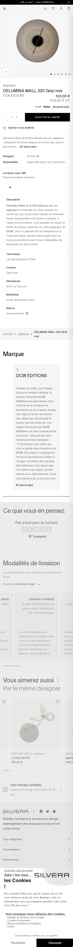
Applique (39, 753)
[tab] (51, 74)
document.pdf (15, 313)
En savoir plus (61, 106)
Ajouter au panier (47, 117)
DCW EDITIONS (13, 95)
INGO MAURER (21, 753)
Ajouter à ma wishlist (21, 127)
